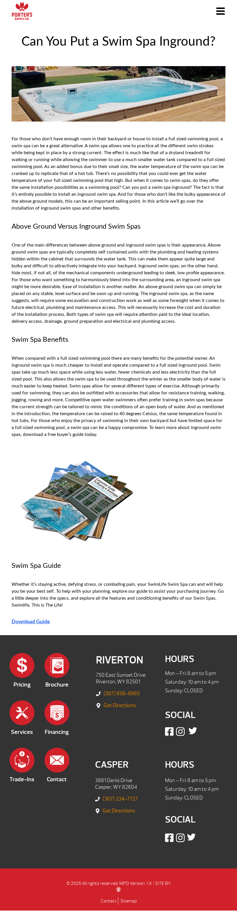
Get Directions (119, 705)
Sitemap (129, 901)
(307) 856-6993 (121, 693)
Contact (108, 901)
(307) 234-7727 (120, 799)
